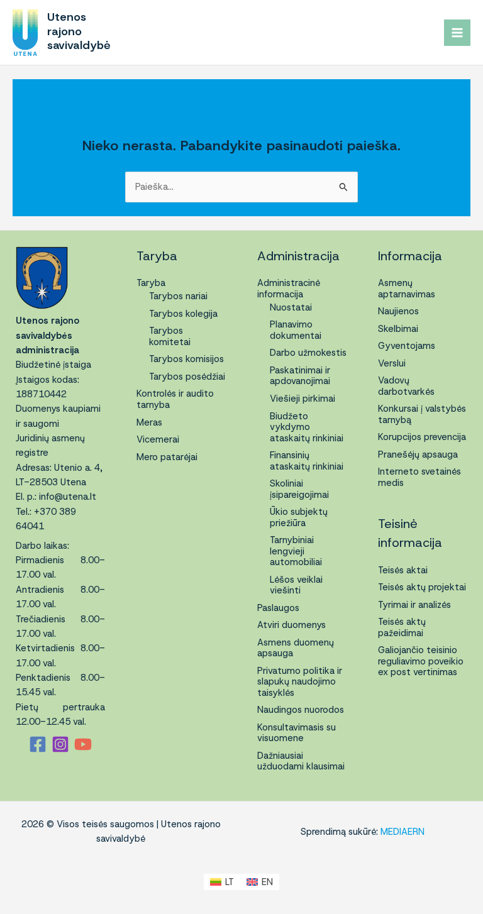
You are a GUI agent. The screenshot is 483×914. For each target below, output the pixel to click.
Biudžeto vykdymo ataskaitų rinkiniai (306, 427)
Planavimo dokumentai (295, 330)
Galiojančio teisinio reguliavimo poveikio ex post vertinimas (421, 661)
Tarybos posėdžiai (187, 376)
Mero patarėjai (166, 457)
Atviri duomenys (291, 625)
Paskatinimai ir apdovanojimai (300, 376)
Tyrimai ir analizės (414, 604)
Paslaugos (278, 608)
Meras (149, 422)
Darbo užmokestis (308, 352)
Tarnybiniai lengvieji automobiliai (296, 551)
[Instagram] (60, 744)
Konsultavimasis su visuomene (296, 733)
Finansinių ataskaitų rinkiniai (306, 461)
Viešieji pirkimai (302, 398)
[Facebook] (38, 744)
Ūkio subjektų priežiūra (299, 517)
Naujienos (398, 311)
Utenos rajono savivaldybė (79, 31)
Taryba (150, 283)
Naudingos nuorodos (300, 709)
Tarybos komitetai (170, 336)
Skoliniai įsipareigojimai (299, 489)
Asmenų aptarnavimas (406, 288)
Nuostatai (291, 307)
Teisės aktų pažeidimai (402, 627)
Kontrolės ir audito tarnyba (175, 399)
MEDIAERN (402, 831)
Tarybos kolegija (183, 313)
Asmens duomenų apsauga (295, 648)
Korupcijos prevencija (422, 437)
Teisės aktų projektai (422, 587)
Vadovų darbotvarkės (406, 386)
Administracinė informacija (288, 288)
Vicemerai (157, 439)
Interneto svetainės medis (419, 477)
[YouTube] (83, 744)
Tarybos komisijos (186, 359)
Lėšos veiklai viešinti (296, 585)
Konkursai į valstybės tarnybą (422, 414)
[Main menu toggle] (457, 32)
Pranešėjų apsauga (418, 454)
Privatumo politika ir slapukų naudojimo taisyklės (299, 681)
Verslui (392, 363)
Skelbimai (398, 328)
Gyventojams (406, 345)
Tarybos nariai (178, 296)
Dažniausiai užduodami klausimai (301, 761)
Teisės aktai (403, 570)
